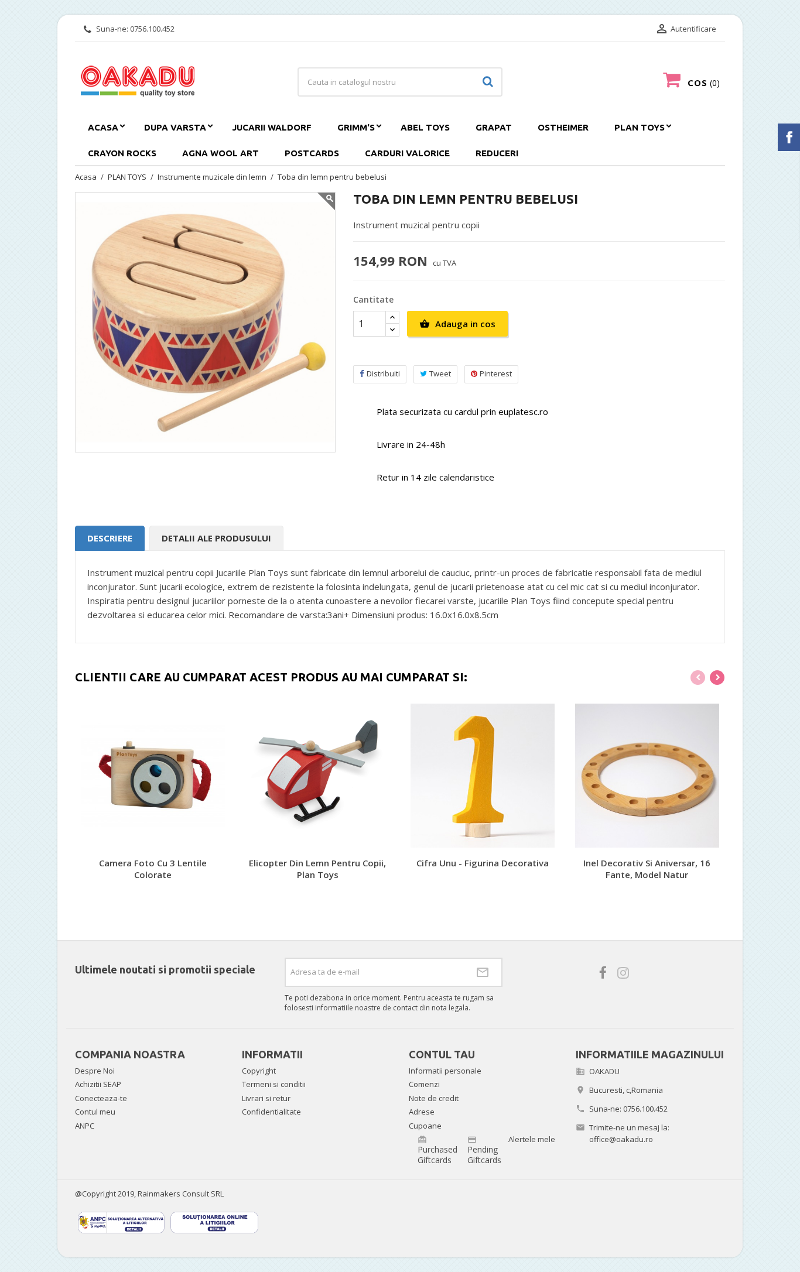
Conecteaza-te (101, 1098)
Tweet (440, 373)
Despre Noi (95, 1070)
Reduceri (497, 153)
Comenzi (424, 1084)
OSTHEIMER (563, 127)
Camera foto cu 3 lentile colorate (153, 868)
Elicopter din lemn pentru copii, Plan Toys (317, 868)
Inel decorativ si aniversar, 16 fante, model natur (646, 868)
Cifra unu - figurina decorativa (482, 863)
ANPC (84, 1125)
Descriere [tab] (109, 538)
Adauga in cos (457, 324)
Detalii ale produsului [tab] (216, 538)
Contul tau (442, 1054)
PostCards (312, 153)
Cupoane (425, 1125)
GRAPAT (494, 127)
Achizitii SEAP (98, 1084)
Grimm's (356, 127)
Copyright (259, 1070)
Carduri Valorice (407, 153)
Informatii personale (445, 1070)
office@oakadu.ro (621, 1139)
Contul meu (95, 1111)
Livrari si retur (266, 1098)
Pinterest (496, 373)
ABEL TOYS (425, 127)
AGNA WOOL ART (220, 153)
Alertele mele (531, 1139)
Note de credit (434, 1098)
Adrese (422, 1111)
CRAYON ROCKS (122, 153)
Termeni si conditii (274, 1084)
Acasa (103, 127)
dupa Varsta (175, 127)
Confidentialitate (271, 1111)
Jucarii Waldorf (272, 127)
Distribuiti (383, 373)
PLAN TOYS (639, 127)
